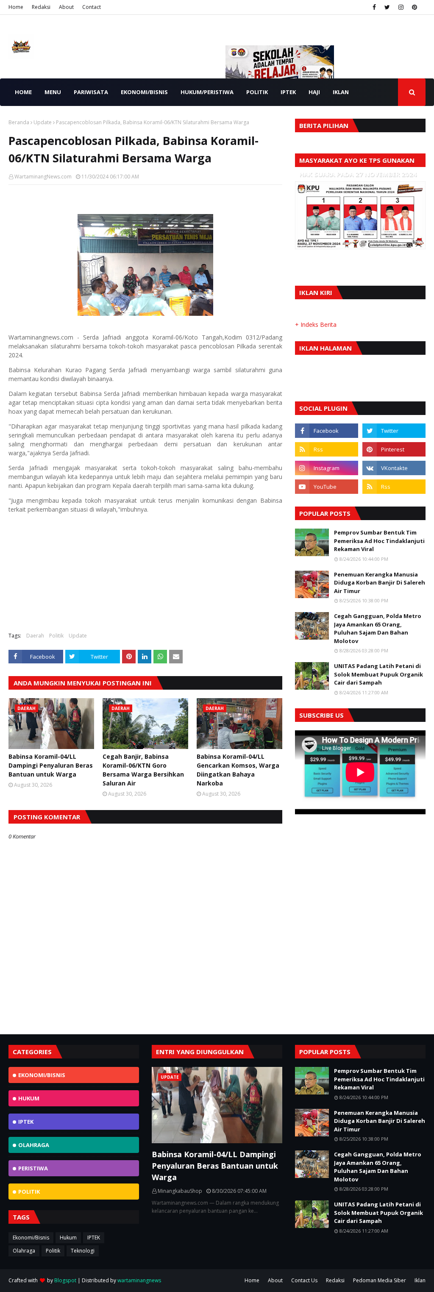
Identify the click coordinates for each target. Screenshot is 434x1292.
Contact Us (304, 1280)
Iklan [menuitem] (341, 92)
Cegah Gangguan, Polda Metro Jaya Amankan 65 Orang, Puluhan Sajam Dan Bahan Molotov (377, 628)
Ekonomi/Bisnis (41, 1075)
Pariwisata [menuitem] (91, 92)
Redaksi (41, 7)
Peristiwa (33, 1168)
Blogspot (65, 1280)
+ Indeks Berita (316, 324)
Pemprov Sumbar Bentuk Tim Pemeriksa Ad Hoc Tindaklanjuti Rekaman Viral (379, 541)
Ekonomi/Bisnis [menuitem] (144, 92)
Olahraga (33, 1145)
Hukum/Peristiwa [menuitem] (207, 92)
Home (15, 7)
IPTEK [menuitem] (288, 92)
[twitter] (387, 7)
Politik (56, 635)
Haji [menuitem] (314, 92)
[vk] (394, 468)
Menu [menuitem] (53, 92)
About (66, 7)
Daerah (35, 635)
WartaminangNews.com (43, 176)
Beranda (18, 122)
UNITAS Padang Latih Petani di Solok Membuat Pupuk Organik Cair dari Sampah (378, 674)
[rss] (326, 449)
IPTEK (25, 1121)
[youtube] (326, 486)
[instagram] (401, 7)
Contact (91, 7)
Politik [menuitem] (257, 92)
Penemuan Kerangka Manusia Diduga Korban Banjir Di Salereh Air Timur (379, 583)
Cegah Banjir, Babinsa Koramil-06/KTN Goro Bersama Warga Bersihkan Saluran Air (143, 769)
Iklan (420, 1280)
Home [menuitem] (23, 92)
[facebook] (374, 7)
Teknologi (83, 1250)
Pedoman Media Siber (379, 1280)
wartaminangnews (139, 1280)
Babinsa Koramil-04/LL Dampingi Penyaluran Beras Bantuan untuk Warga (50, 765)
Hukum (28, 1098)
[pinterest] (414, 7)
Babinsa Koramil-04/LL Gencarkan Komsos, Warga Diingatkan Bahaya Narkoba (238, 769)
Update (42, 122)
